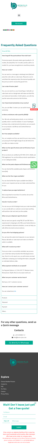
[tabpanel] (19, 174)
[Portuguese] (11, 30)
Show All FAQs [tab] (6, 51)
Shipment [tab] (5, 302)
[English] (8, 30)
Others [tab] (4, 311)
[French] (10, 30)
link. (15, 291)
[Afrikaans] (4, 30)
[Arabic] (6, 30)
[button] (19, 15)
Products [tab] (4, 298)
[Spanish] (13, 30)
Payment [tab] (4, 307)
